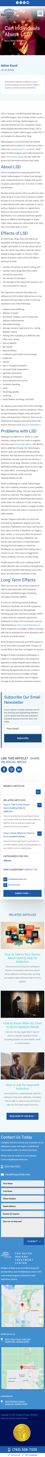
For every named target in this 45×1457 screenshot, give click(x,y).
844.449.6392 (14, 885)
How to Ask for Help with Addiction (22, 1086)
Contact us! (30, 869)
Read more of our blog (22, 1116)
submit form (21, 893)
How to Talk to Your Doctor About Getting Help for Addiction (16, 808)
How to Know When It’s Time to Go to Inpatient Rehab (22, 1025)
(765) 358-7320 (24, 1449)
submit (32, 1241)
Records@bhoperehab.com (15, 1159)
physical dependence (31, 425)
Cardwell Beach (21, 1418)
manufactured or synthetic (23, 149)
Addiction (21, 41)
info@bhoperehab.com (17, 879)
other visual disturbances (28, 625)
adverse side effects (23, 444)
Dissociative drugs (15, 157)
